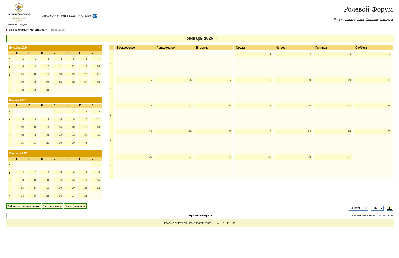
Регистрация (84, 15)
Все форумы (18, 29)
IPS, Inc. (231, 223)
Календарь (386, 19)
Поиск (360, 19)
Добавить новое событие (24, 206)
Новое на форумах (17, 24)
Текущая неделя (75, 206)
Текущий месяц (52, 206)
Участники (372, 19)
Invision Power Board (190, 223)
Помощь (350, 19)
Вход (72, 15)
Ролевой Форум (368, 9)
